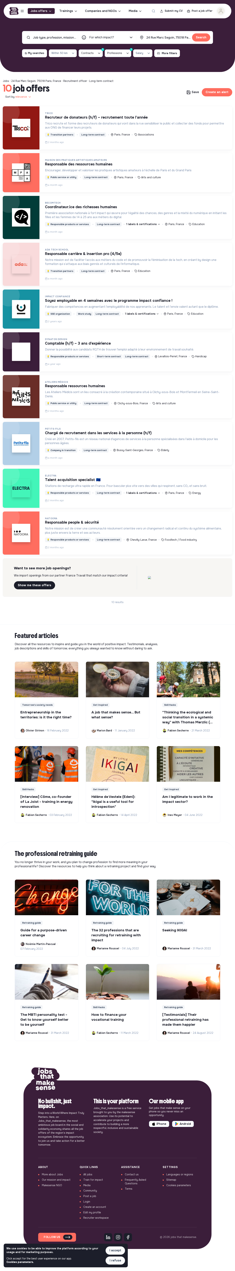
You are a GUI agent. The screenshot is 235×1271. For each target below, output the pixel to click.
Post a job (89, 1196)
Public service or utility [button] (61, 177)
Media (133, 11)
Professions (119, 52)
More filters (169, 53)
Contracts (92, 52)
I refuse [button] (115, 1260)
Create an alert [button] (217, 92)
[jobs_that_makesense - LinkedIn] (108, 1237)
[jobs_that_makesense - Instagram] (118, 1237)
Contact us (132, 1174)
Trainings (66, 11)
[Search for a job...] (153, 11)
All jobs (87, 1174)
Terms (128, 1188)
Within (59, 53)
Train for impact (93, 1179)
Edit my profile (92, 1212)
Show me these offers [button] (34, 585)
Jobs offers (38, 11)
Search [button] (201, 37)
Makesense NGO (52, 1185)
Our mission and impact (56, 1179)
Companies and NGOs (101, 11)
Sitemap (171, 1179)
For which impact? (101, 37)
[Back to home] (45, 1080)
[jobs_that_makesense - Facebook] (128, 1237)
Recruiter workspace (96, 1217)
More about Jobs (52, 1174)
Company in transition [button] (61, 450)
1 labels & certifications (142, 224)
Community (90, 1190)
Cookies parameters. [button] (20, 1262)
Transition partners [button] (60, 134)
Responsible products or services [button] (68, 224)
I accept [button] (115, 1250)
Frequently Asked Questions (135, 1181)
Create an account (94, 1207)
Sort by (16, 96)
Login (86, 1201)
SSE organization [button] (58, 313)
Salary (139, 53)
